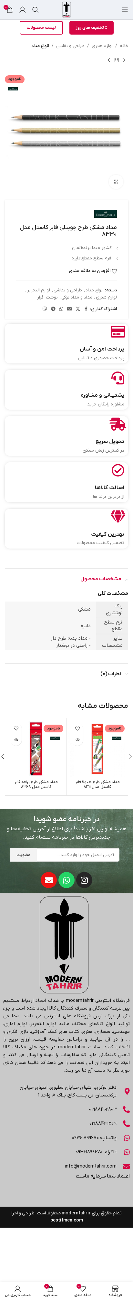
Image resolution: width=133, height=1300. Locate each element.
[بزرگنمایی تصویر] (116, 182)
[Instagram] (84, 880)
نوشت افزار (47, 297)
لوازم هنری (102, 46)
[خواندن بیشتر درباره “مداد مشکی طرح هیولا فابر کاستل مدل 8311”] (77, 740)
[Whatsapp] (66, 880)
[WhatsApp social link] (61, 309)
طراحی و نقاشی (70, 46)
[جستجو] (35, 9)
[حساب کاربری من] (22, 9)
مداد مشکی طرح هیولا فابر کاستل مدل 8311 (97, 785)
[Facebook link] (86, 309)
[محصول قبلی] (124, 60)
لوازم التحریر (38, 290)
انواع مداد (40, 46)
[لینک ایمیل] (69, 309)
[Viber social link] (45, 309)
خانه (124, 46)
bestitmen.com (66, 1220)
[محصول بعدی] (109, 60)
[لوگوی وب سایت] (66, 9)
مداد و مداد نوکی (76, 297)
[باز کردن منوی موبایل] (124, 9)
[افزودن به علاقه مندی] (77, 728)
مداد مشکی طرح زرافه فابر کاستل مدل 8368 (36, 785)
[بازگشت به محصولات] (116, 60)
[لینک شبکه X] (78, 309)
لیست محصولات (41, 27)
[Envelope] (49, 880)
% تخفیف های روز (91, 27)
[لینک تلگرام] (53, 309)
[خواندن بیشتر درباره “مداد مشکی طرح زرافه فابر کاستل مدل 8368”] (16, 740)
